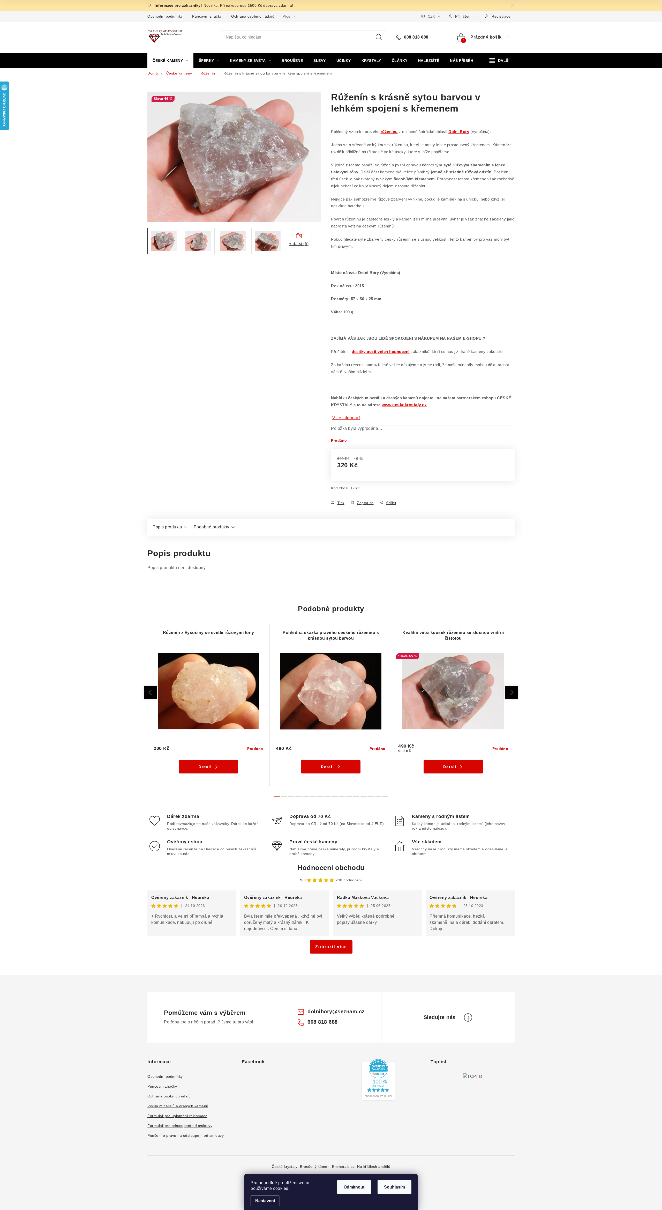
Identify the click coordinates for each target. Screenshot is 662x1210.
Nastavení (265, 1201)
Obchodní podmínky (165, 16)
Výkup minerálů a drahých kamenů (177, 1106)
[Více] (499, 60)
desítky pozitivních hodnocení (381, 352)
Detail (205, 767)
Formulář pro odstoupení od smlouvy (179, 1126)
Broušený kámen (314, 1166)
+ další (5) (299, 243)
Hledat (379, 37)
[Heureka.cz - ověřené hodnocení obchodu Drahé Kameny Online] (378, 1080)
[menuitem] (170, 60)
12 (363, 796)
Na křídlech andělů (373, 1166)
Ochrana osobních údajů (252, 16)
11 (356, 796)
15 (385, 796)
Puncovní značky (207, 16)
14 (378, 796)
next (511, 692)
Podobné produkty (211, 527)
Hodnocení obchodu (331, 868)
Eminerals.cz (343, 1166)
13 (371, 796)
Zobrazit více (331, 947)
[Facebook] (468, 1017)
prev (150, 692)
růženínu (389, 132)
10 (349, 796)
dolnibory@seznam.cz (336, 1011)
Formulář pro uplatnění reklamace (177, 1116)
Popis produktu (167, 527)
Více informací (346, 418)
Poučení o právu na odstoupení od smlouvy (185, 1135)
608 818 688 (415, 37)
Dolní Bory (458, 132)
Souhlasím (394, 1187)
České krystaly (284, 1166)
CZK (431, 16)
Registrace (501, 16)
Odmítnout (354, 1187)
